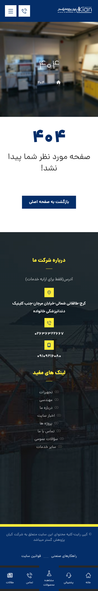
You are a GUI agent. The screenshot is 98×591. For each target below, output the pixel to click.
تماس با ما (46, 432)
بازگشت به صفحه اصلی (49, 202)
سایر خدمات (46, 447)
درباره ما (46, 408)
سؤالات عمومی (46, 439)
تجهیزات (46, 393)
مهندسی (46, 400)
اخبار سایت (46, 416)
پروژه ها (46, 424)
